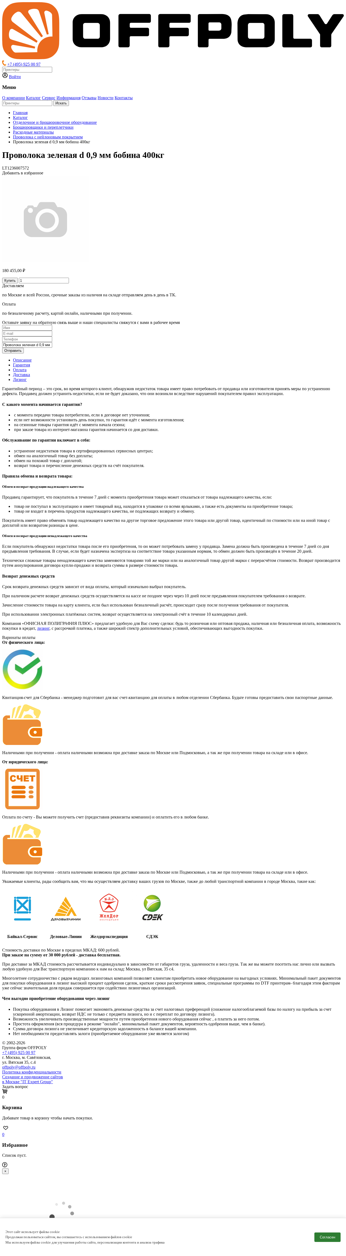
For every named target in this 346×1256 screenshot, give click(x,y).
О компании (13, 97)
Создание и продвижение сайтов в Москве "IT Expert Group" (32, 1079)
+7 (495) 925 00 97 (24, 64)
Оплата (19, 369)
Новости (106, 97)
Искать (61, 103)
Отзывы (89, 97)
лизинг (43, 628)
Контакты (124, 97)
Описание (22, 360)
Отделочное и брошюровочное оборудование (55, 122)
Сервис (48, 97)
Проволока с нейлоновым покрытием (48, 137)
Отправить (13, 351)
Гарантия (21, 365)
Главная (20, 112)
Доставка (21, 374)
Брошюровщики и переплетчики (43, 127)
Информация (68, 97)
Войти (15, 76)
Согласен (327, 1237)
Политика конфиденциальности (31, 1072)
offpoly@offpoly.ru (18, 1067)
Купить (10, 281)
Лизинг (20, 379)
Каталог (33, 97)
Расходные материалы (33, 132)
